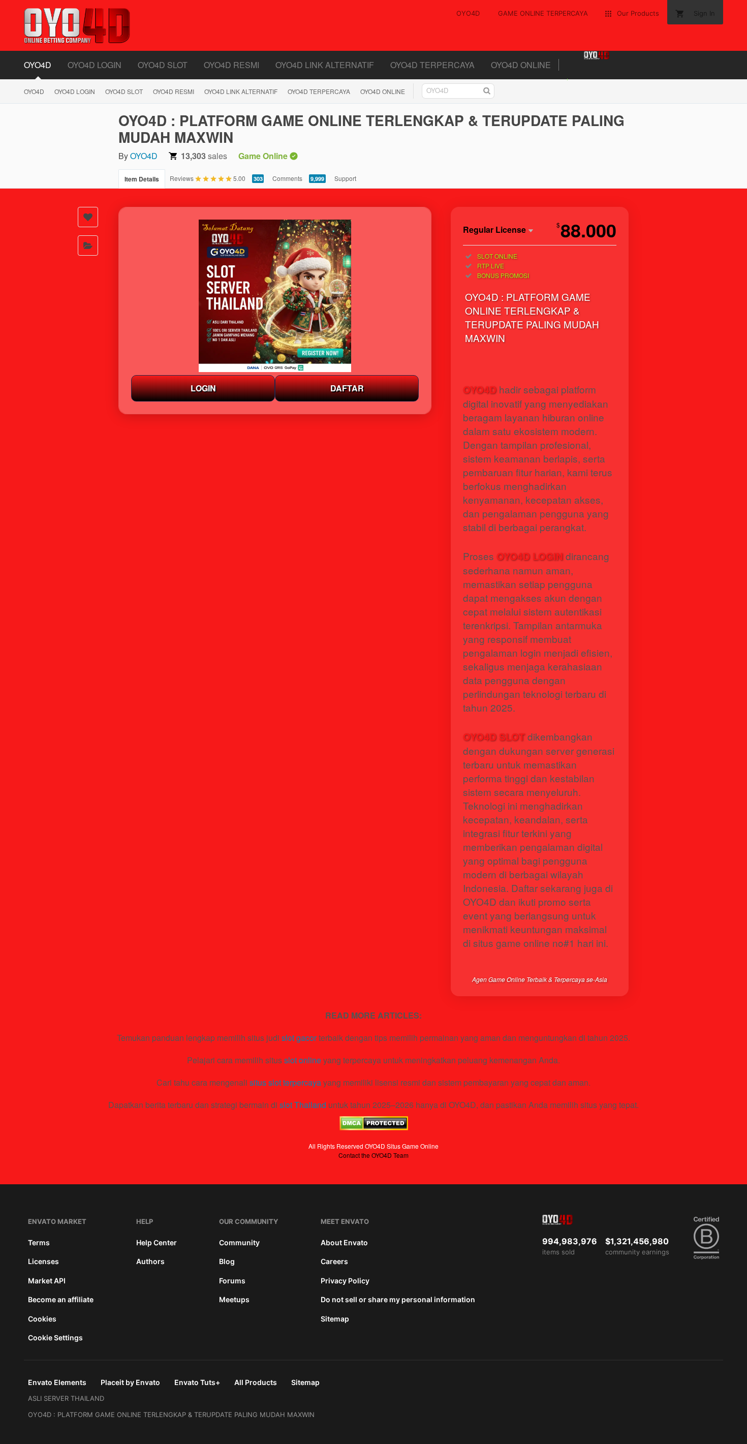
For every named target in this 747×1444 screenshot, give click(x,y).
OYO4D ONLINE (521, 65)
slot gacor (299, 1037)
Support (345, 178)
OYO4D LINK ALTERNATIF (324, 65)
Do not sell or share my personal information (398, 1299)
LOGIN (203, 388)
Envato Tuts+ (197, 1382)
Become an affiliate (61, 1299)
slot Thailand (302, 1105)
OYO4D (37, 65)
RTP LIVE (490, 265)
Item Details (141, 178)
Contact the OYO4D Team (373, 1155)
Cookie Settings (55, 1337)
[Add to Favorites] (88, 217)
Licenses (43, 1261)
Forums (232, 1280)
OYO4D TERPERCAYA (432, 65)
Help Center (156, 1242)
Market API (47, 1280)
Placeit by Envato (130, 1382)
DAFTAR (347, 388)
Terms (39, 1242)
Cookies (42, 1318)
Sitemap (335, 1318)
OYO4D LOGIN (94, 65)
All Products (255, 1382)
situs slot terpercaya (285, 1082)
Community (239, 1242)
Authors (150, 1261)
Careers (334, 1261)
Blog (227, 1261)
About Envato (344, 1242)
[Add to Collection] (88, 245)
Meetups (234, 1299)
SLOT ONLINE (497, 256)
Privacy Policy (345, 1280)
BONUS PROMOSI (503, 275)
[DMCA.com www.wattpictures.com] (373, 1127)
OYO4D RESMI (231, 65)
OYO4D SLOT (163, 65)
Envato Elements (57, 1382)
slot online (302, 1060)
